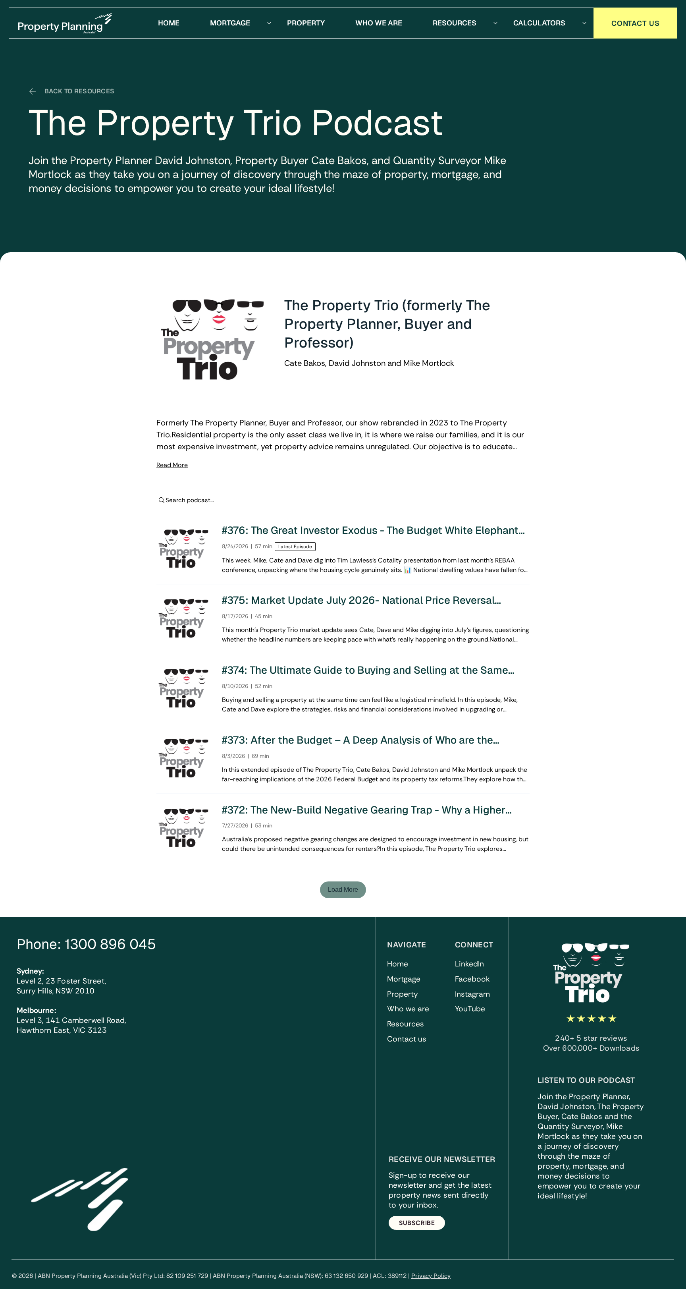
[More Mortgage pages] (269, 23)
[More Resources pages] (495, 23)
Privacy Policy (431, 1275)
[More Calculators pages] (584, 23)
